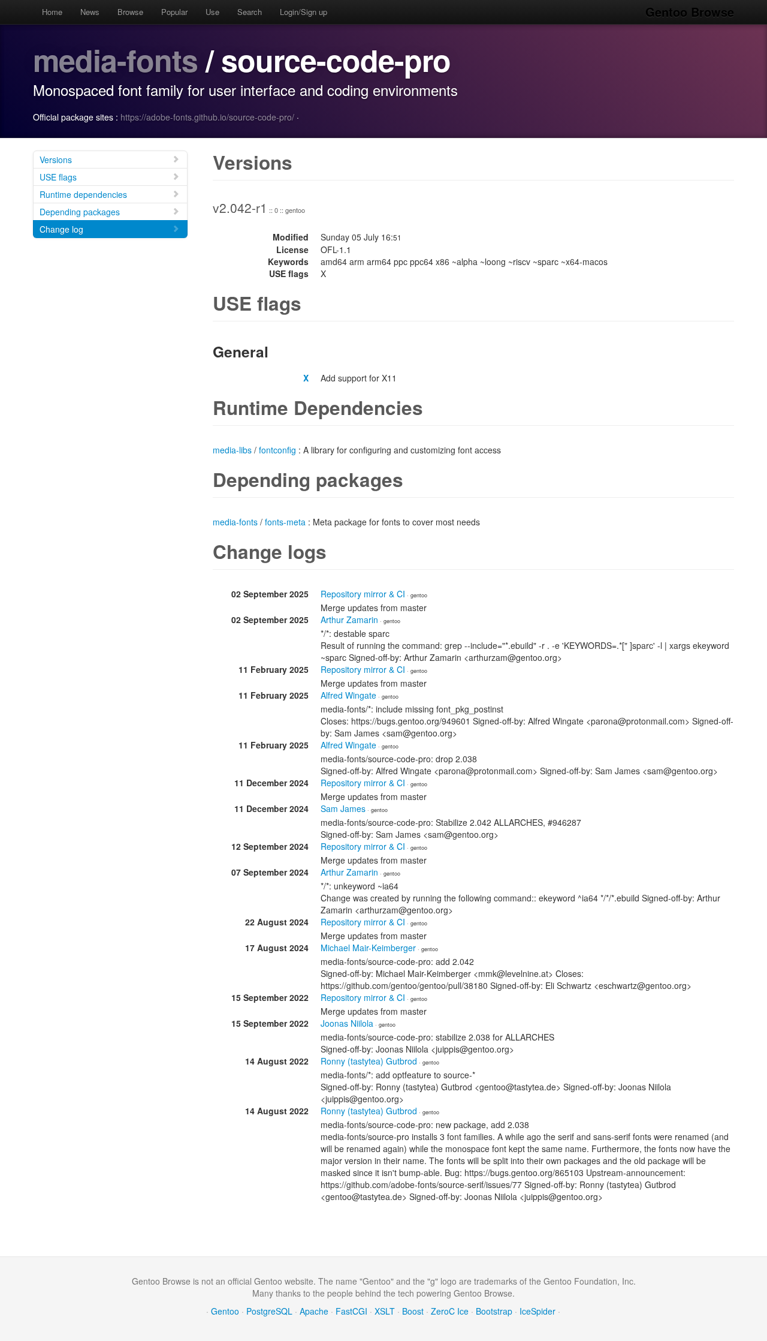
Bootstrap (494, 1311)
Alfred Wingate (348, 695)
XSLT (385, 1311)
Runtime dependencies (83, 194)
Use (212, 11)
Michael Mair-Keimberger (368, 948)
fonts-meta (285, 522)
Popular (174, 11)
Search (249, 11)
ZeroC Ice (450, 1311)
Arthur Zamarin (349, 620)
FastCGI (351, 1311)
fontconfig (277, 450)
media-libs (232, 450)
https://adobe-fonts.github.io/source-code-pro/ (207, 117)
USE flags (58, 177)
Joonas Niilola (347, 1023)
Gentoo (225, 1311)
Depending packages (80, 212)
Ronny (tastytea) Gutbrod (369, 1061)
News (89, 11)
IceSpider (537, 1311)
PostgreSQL (269, 1311)
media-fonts (115, 59)
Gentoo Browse (689, 11)
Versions (56, 160)
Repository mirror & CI (363, 594)
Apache (314, 1311)
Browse (130, 11)
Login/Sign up (303, 11)
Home (52, 11)
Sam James (343, 808)
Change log (61, 229)
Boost (413, 1311)
